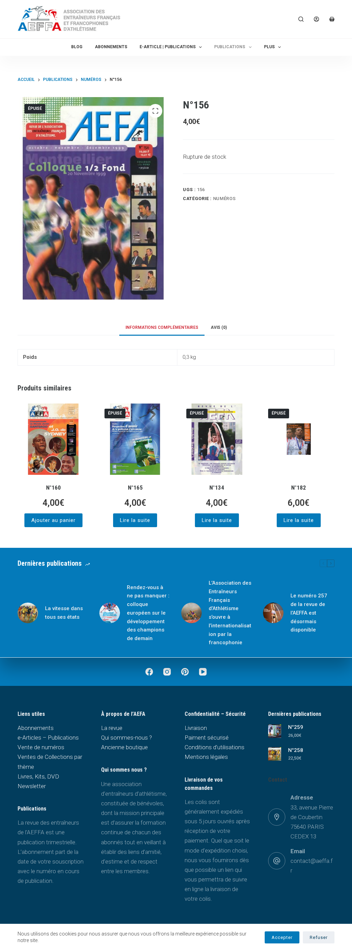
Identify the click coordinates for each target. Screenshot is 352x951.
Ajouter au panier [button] (53, 520)
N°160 (53, 487)
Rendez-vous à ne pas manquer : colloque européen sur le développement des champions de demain (148, 613)
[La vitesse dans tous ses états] (28, 613)
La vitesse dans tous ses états (64, 612)
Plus (269, 46)
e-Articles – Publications (48, 737)
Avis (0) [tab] (219, 327)
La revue (111, 727)
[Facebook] (149, 672)
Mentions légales (206, 756)
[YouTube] (203, 672)
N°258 (295, 750)
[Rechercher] (301, 19)
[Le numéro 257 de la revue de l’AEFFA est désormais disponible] (273, 613)
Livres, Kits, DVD (38, 776)
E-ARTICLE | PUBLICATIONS (168, 46)
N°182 (298, 487)
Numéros (224, 198)
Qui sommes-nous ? (126, 737)
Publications (229, 46)
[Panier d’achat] (331, 19)
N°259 (295, 727)
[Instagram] (167, 672)
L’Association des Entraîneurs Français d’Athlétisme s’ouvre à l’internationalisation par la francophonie (230, 613)
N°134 (216, 487)
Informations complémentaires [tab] (161, 327)
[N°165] (135, 439)
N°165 (135, 487)
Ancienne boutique (124, 747)
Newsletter (32, 786)
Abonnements (111, 46)
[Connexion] (316, 19)
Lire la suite (135, 520)
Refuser (319, 937)
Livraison (196, 727)
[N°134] (217, 439)
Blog (76, 46)
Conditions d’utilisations (214, 747)
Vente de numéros (41, 747)
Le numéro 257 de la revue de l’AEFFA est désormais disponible (308, 613)
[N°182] (298, 439)
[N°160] (53, 439)
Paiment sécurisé (207, 737)
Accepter (282, 937)
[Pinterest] (185, 672)
